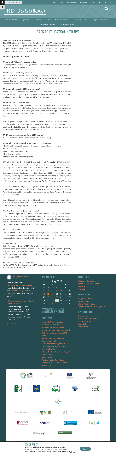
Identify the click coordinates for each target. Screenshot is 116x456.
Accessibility (84, 316)
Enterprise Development (100, 20)
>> (69, 281)
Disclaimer (83, 327)
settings (72, 452)
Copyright (82, 324)
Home (54, 2)
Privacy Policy (84, 321)
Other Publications (86, 304)
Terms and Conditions (88, 318)
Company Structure (87, 281)
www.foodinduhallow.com (54, 327)
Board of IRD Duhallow (88, 284)
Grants (48, 20)
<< (44, 281)
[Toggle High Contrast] (2, 2)
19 (52, 297)
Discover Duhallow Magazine (91, 306)
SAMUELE (46, 365)
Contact (93, 2)
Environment (38, 20)
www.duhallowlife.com (52, 325)
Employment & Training (47, 24)
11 (48, 294)
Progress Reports (86, 298)
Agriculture (25, 20)
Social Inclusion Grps (62, 20)
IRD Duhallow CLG (20, 276)
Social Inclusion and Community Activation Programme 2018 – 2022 (57, 333)
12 (52, 294)
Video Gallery (48, 357)
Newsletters (83, 301)
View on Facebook (12, 324)
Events (61, 2)
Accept (85, 449)
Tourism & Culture (12, 20)
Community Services (80, 20)
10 (44, 294)
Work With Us (83, 2)
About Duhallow (71, 2)
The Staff (82, 286)
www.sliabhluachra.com (53, 322)
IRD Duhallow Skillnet (67, 24)
